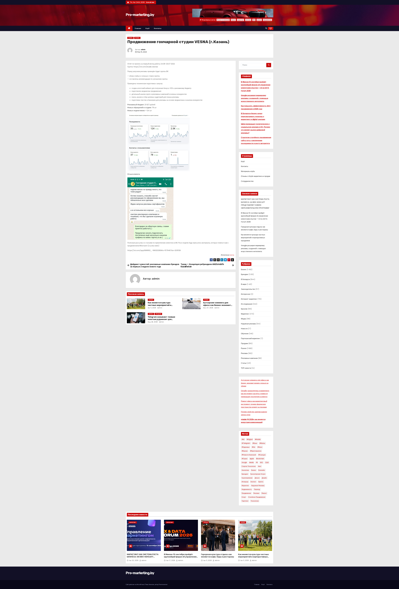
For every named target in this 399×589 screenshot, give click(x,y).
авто (259, 466)
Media (251, 462)
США (267, 462)
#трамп (244, 459)
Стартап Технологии (249, 466)
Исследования (246, 304)
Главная (138, 28)
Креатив (244, 309)
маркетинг (240, 20)
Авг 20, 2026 (134, 560)
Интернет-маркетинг (249, 299)
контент (253, 482)
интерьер (245, 482)
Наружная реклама (248, 324)
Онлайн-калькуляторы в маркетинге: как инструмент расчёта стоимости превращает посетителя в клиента (255, 394)
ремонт (259, 20)
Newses (151, 584)
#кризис (245, 451)
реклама (248, 20)
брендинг (245, 474)
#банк (254, 443)
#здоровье (245, 447)
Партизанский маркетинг (250, 338)
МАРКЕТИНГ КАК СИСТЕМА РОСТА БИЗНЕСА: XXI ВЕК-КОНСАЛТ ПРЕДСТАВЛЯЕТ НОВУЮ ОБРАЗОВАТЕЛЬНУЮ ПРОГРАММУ (142, 558)
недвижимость (247, 489)
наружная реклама (257, 485)
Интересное (245, 294)
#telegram (246, 443)
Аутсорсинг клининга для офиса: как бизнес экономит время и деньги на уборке (217, 305)
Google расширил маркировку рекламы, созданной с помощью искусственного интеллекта (254, 98)
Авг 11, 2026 (152, 308)
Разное (137, 38)
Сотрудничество (247, 181)
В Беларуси (245, 279)
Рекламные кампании (249, 358)
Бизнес (130, 38)
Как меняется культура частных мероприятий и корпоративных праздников (161, 305)
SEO (254, 20)
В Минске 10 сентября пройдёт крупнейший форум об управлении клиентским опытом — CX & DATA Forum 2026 (180, 558)
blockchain (260, 459)
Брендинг (244, 274)
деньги (257, 478)
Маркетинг (245, 314)
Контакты (157, 28)
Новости (244, 328)
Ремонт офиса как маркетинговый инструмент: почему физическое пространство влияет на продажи (254, 404)
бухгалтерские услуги (258, 474)
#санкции (261, 455)
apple (252, 459)
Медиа (243, 319)
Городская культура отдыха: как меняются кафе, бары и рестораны (217, 555)
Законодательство (248, 289)
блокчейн (261, 470)
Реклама (244, 353)
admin (143, 49)
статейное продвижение (256, 497)
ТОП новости (246, 368)
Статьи (243, 363)
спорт (244, 497)
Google (244, 462)
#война (262, 443)
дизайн (264, 478)
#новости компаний (223, 20)
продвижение (267, 20)
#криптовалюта (255, 451)
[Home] (129, 28)
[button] (266, 28)
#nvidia (257, 439)
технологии (255, 501)
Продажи (158, 314)
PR (257, 462)
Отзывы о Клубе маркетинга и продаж (255, 176)
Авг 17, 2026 (171, 560)
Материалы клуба (248, 171)
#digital (249, 439)
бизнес (233, 20)
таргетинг (245, 501)
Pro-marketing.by (140, 15)
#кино (259, 447)
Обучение (245, 333)
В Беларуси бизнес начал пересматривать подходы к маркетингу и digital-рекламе (253, 116)
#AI (243, 439)
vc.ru (232, 255)
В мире (243, 284)
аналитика (245, 470)
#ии (253, 447)
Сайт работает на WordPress (135, 584)
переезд (257, 489)
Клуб (147, 28)
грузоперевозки (247, 478)
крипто (260, 482)
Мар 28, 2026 (153, 322)
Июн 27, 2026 (208, 308)
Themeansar (163, 584)
